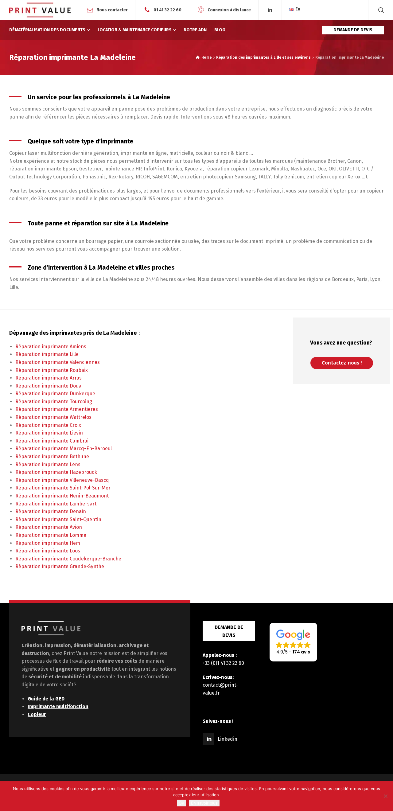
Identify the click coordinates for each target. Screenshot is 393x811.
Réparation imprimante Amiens (50, 346)
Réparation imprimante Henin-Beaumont (62, 496)
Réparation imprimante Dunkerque (55, 393)
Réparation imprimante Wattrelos (53, 417)
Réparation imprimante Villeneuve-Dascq (62, 480)
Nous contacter (112, 9)
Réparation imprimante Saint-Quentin (58, 519)
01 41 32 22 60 (167, 9)
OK (181, 803)
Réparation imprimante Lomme (50, 535)
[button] (293, 642)
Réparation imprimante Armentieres (56, 409)
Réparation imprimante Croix (48, 425)
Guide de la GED (46, 699)
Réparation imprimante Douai (49, 386)
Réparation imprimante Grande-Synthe (59, 566)
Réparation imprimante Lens (47, 464)
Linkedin (227, 739)
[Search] (380, 10)
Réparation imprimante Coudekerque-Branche (68, 559)
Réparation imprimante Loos (47, 551)
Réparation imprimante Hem (47, 543)
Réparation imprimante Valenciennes (57, 362)
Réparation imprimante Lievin (49, 433)
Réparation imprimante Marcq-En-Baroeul (63, 448)
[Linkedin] (270, 10)
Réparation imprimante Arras (48, 378)
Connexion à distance (229, 9)
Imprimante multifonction (58, 706)
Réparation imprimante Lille (47, 354)
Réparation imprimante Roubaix (51, 370)
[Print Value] (40, 10)
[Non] (385, 796)
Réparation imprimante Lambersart (55, 504)
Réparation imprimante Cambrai (51, 441)
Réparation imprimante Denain (50, 511)
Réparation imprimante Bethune (52, 456)
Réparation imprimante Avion (48, 527)
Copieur (37, 714)
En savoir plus (204, 803)
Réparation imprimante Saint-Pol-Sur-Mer (63, 488)
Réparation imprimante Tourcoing (53, 401)
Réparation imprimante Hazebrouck (56, 472)
